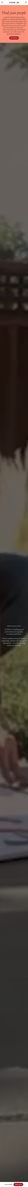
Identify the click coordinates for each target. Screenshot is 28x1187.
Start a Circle (14, 38)
